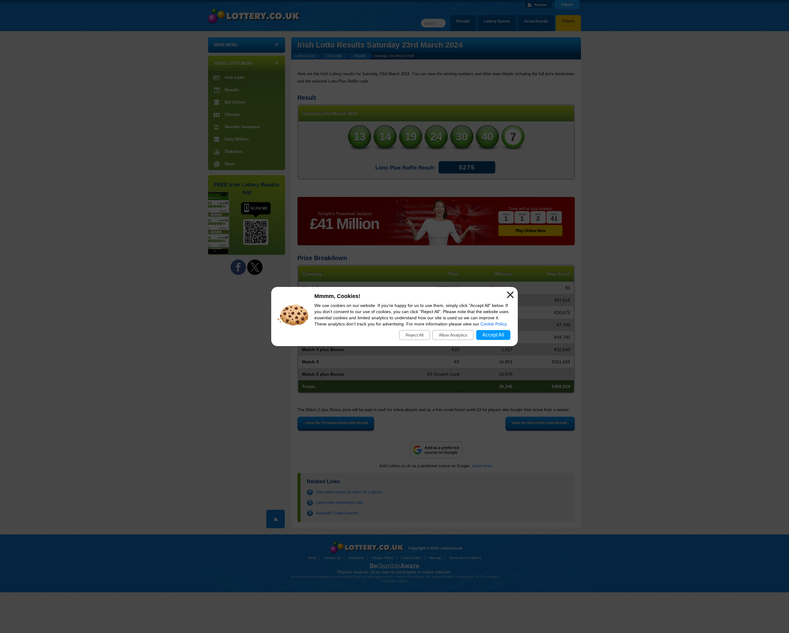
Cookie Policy (493, 323)
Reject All (414, 335)
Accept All (493, 334)
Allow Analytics (453, 335)
